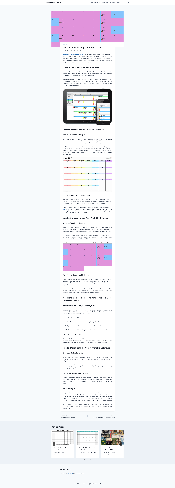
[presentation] (62, 437)
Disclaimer (112, 2)
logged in (70, 473)
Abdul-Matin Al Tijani (68, 50)
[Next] (121, 444)
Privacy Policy (125, 2)
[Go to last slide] (54, 444)
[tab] (84, 459)
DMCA (118, 2)
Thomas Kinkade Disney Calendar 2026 (104, 416)
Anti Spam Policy (95, 2)
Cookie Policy (104, 2)
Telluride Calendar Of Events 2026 (69, 416)
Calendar (65, 44)
